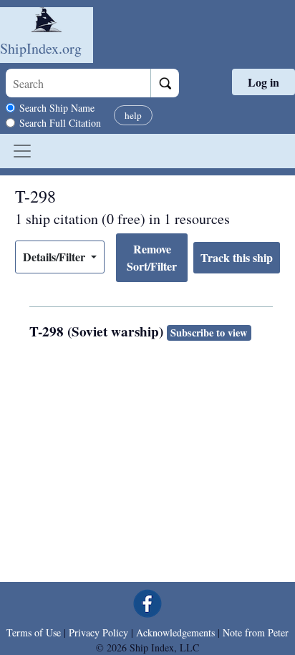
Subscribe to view (208, 332)
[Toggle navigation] (22, 151)
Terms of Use (33, 632)
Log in (263, 82)
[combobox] (78, 83)
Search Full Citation (60, 123)
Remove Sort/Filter (152, 257)
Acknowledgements (175, 632)
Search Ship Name (57, 108)
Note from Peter (256, 632)
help (133, 115)
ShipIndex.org (41, 48)
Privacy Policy (98, 632)
